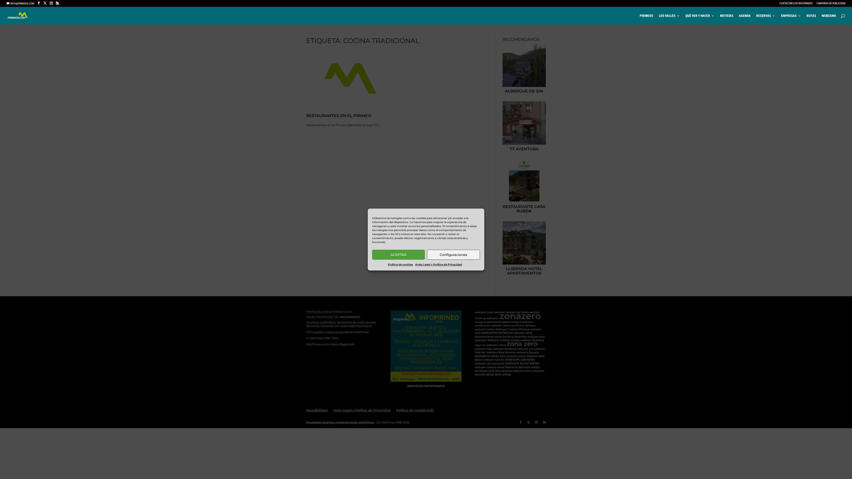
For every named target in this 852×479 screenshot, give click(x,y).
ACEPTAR (398, 255)
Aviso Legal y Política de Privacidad (438, 264)
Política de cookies (400, 264)
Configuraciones (453, 255)
